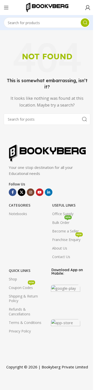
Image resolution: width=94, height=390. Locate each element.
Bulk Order (61, 221)
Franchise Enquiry (67, 238)
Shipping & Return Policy (23, 298)
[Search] (85, 22)
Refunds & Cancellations (19, 311)
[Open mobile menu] (6, 8)
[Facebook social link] (12, 192)
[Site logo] (47, 7)
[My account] (88, 8)
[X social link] (21, 192)
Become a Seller (65, 231)
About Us (59, 248)
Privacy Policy (20, 331)
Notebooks (18, 213)
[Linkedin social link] (48, 192)
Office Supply (62, 213)
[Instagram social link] (30, 192)
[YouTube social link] (39, 192)
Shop (13, 279)
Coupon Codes (21, 286)
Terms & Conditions (25, 322)
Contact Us (61, 256)
